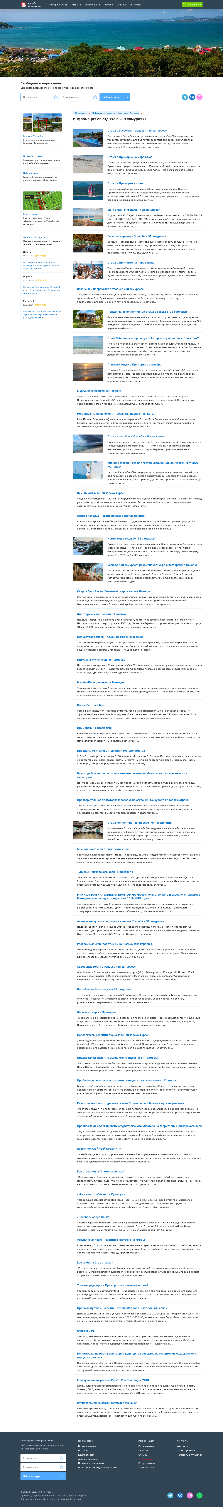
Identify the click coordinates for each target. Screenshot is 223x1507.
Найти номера (115, 97)
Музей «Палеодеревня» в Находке (100, 682)
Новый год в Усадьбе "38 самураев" (131, 538)
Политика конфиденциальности (97, 1467)
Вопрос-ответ (146, 1463)
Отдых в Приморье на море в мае (129, 157)
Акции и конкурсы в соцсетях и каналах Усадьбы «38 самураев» (120, 921)
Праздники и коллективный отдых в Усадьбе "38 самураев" (147, 311)
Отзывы (121, 4)
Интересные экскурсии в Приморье (101, 659)
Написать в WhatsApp (190, 1454)
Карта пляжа (146, 1467)
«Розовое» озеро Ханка (93, 1217)
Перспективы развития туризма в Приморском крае (112, 1035)
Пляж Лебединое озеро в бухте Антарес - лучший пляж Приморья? (153, 338)
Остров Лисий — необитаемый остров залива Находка (113, 591)
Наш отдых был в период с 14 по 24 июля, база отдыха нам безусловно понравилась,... (41, 290)
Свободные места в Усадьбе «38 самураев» (106, 966)
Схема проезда (186, 1450)
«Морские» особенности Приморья (101, 1194)
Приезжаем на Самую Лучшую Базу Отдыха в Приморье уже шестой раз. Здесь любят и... (42, 314)
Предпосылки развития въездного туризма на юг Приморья (117, 1057)
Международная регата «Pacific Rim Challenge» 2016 (113, 1380)
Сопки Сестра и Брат (91, 705)
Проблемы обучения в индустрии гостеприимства (111, 750)
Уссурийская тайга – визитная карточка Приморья (111, 1239)
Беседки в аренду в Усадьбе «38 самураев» (136, 236)
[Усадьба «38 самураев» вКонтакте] (192, 97)
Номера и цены (58, 4)
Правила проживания (91, 1463)
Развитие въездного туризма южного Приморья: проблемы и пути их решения (130, 1103)
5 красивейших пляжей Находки (99, 390)
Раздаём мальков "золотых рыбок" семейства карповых (115, 943)
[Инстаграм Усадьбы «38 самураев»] (199, 97)
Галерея (108, 4)
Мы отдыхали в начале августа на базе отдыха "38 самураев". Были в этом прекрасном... (41, 265)
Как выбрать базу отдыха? (95, 1262)
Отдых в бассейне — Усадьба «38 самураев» (137, 130)
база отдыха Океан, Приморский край (103, 849)
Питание (76, 4)
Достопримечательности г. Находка (101, 614)
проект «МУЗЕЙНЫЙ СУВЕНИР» (99, 1148)
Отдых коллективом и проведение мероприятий (139, 822)
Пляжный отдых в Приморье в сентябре (134, 364)
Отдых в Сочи (86, 1330)
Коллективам (86, 1454)
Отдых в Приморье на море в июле (130, 262)
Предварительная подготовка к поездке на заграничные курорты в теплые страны (133, 800)
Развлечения (92, 4)
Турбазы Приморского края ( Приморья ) (105, 871)
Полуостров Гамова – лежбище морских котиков (110, 636)
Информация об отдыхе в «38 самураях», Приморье (115, 113)
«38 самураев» (81, 113)
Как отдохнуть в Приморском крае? (101, 1171)
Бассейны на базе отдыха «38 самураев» (104, 989)
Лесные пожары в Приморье (96, 1012)
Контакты (135, 4)
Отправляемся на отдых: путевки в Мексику (107, 1402)
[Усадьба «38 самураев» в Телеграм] (185, 97)
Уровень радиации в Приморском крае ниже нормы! (112, 1285)
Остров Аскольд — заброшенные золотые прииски (111, 515)
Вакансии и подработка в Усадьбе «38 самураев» (110, 289)
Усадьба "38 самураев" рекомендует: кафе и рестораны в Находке (152, 565)
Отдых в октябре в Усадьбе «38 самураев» (136, 436)
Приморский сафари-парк (94, 727)
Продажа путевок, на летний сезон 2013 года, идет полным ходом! (122, 1308)
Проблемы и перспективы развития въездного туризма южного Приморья (127, 1080)
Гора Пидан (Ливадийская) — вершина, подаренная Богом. (116, 413)
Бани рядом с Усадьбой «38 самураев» (133, 209)
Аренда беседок (88, 1458)
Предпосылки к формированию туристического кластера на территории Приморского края (139, 1126)
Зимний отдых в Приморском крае (100, 493)
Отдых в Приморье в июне (125, 183)
